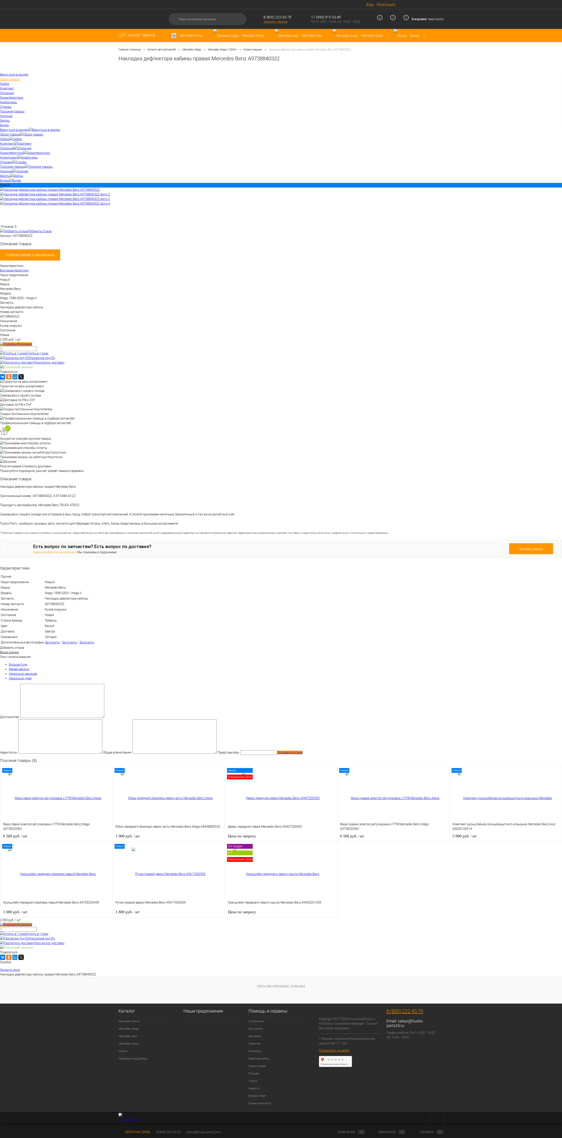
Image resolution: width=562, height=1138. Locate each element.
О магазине (256, 1021)
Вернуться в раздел (14, 130)
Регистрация (386, 4)
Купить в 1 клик (37, 353)
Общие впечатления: (117, 752)
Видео (4, 180)
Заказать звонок (275, 21)
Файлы (5, 176)
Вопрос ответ (257, 1095)
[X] (21, 376)
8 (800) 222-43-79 (277, 17)
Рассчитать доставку (49, 362)
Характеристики (11, 153)
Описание (7, 148)
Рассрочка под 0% (42, 358)
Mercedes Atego (129, 1028)
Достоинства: (10, 717)
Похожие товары (12, 166)
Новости (254, 1088)
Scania (123, 1051)
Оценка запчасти (260, 1103)
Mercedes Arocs (129, 1043)
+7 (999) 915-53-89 (326, 17)
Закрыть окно (10, 970)
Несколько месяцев (23, 673)
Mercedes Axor (128, 1036)
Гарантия (254, 1043)
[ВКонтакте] (2, 376)
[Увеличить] (50, 189)
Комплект (7, 143)
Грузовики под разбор (133, 1058)
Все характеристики (14, 270)
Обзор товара (10, 134)
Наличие (6, 171)
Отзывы (6, 162)
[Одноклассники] (8, 376)
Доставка (255, 1036)
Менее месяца (19, 669)
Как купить (256, 1028)
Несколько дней (20, 678)
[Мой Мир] (15, 376)
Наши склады (257, 1066)
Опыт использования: (15, 657)
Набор (4, 139)
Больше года (18, 664)
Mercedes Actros (129, 1021)
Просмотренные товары (281, 986)
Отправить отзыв (290, 752)
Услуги (253, 1081)
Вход (369, 4)
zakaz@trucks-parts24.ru (204, 1132)
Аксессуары (8, 157)
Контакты (255, 1051)
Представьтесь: (228, 752)
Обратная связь (259, 1058)
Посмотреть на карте (334, 1050)
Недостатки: (9, 752)
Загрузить (52, 642)
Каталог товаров (142, 35)
